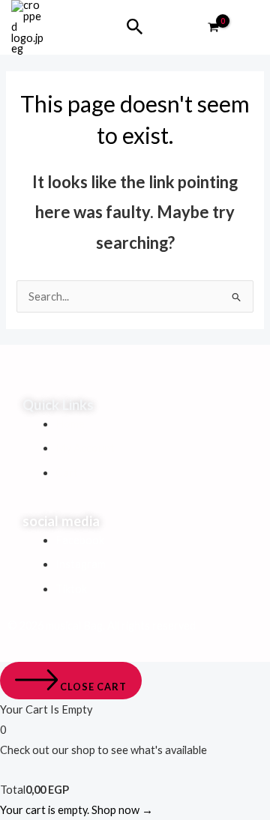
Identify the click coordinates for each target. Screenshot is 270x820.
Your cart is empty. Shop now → (76, 810)
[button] (135, 27)
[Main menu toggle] (249, 27)
